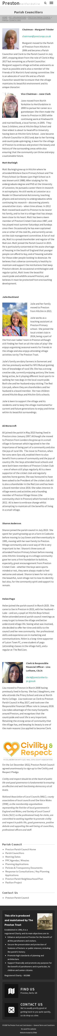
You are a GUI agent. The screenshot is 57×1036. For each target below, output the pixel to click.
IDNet (35, 1033)
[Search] (45, 3)
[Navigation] (51, 3)
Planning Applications (17, 864)
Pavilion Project (13, 882)
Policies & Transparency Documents (24, 867)
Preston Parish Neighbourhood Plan (24, 878)
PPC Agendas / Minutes (17, 860)
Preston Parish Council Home (20, 849)
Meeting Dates (13, 856)
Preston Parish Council (17, 897)
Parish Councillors (14, 853)
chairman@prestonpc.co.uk (36, 36)
